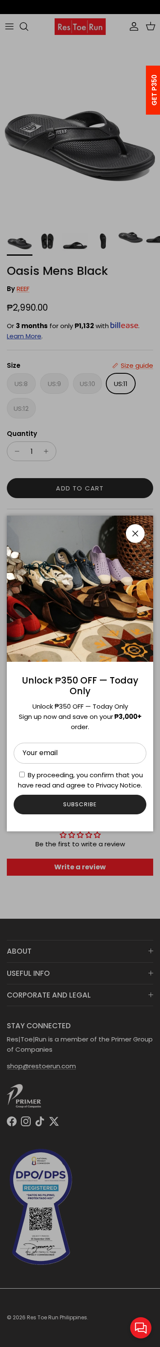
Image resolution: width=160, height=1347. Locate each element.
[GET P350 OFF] (143, 90)
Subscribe (79, 804)
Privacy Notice (118, 785)
